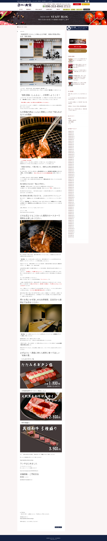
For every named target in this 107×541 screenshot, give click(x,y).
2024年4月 (70, 165)
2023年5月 (70, 182)
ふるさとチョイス (77, 50)
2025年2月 (70, 149)
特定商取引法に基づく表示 (50, 538)
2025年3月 (70, 147)
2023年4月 (70, 184)
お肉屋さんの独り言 (72, 120)
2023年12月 (70, 172)
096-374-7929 (24, 514)
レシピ (69, 123)
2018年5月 (70, 223)
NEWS (25, 27)
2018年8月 (70, 218)
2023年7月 (70, 179)
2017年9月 (70, 233)
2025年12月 (70, 136)
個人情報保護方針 (57, 538)
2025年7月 (70, 141)
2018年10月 (70, 217)
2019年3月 (70, 212)
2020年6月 (70, 200)
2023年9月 (70, 177)
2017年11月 (70, 230)
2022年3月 (70, 192)
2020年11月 (70, 195)
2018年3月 (70, 225)
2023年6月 (70, 180)
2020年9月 (70, 198)
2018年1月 (70, 226)
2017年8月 (70, 235)
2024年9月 (70, 157)
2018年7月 (70, 220)
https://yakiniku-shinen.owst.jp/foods (27, 212)
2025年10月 (70, 137)
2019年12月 (70, 203)
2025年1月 (70, 151)
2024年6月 (70, 162)
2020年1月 (70, 202)
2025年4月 (70, 146)
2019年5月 (70, 208)
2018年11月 (70, 215)
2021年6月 (70, 193)
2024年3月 (70, 167)
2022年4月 (70, 190)
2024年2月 (70, 169)
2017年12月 (70, 228)
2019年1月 (70, 213)
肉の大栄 (42, 88)
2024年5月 (70, 164)
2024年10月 (70, 156)
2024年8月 (70, 159)
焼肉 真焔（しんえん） (27, 99)
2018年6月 (70, 222)
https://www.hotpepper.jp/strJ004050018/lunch (29, 470)
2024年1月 (70, 170)
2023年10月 (70, 175)
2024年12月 (70, 152)
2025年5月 (70, 144)
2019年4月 (70, 210)
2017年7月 (70, 236)
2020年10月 (70, 197)
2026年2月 (70, 132)
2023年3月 (70, 185)
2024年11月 (70, 154)
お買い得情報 (71, 121)
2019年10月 (70, 205)
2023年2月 (70, 187)
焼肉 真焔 (50, 90)
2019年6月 (70, 207)
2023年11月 (70, 174)
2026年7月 (70, 131)
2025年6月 (70, 142)
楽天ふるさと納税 (77, 46)
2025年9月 (70, 139)
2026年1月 (70, 134)
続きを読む (57, 527)
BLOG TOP (21, 27)
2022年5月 (70, 189)
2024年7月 (70, 160)
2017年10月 (70, 231)
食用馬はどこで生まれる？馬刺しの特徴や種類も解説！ (77, 106)
